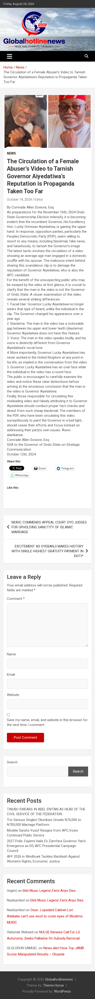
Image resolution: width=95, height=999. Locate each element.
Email (11, 674)
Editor (39, 199)
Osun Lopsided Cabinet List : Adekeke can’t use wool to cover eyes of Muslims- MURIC (45, 916)
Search (12, 762)
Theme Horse (53, 985)
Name (11, 654)
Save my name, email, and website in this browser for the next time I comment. (47, 722)
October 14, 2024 (19, 199)
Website (13, 695)
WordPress (62, 991)
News (11, 153)
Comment (16, 599)
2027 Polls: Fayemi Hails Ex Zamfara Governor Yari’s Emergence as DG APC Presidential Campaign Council (46, 846)
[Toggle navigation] (9, 56)
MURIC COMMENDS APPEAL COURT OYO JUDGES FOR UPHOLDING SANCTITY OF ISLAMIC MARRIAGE (49, 527)
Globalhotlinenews (59, 979)
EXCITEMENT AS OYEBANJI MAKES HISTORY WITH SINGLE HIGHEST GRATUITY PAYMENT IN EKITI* (47, 551)
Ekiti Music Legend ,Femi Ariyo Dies (50, 891)
